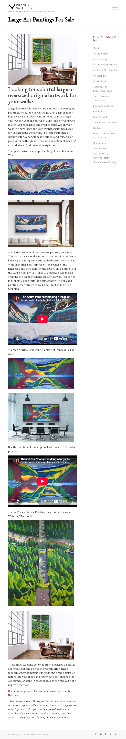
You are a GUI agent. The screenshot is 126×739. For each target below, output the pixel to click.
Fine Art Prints (100, 117)
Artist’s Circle (100, 81)
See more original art (20, 691)
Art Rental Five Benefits (105, 70)
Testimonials (99, 148)
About (96, 48)
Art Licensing (100, 59)
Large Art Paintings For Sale (41, 19)
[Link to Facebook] (105, 734)
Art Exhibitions (101, 53)
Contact (97, 128)
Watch (12, 252)
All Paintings (99, 143)
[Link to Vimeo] (110, 734)
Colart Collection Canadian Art (101, 98)
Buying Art (98, 111)
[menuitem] (113, 7)
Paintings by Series (103, 106)
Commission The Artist (105, 122)
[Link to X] (95, 734)
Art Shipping (99, 75)
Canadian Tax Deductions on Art (102, 88)
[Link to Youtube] (100, 734)
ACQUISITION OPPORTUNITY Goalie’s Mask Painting (104, 158)
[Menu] (113, 7)
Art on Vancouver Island (105, 64)
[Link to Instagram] (115, 734)
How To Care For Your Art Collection (104, 135)
